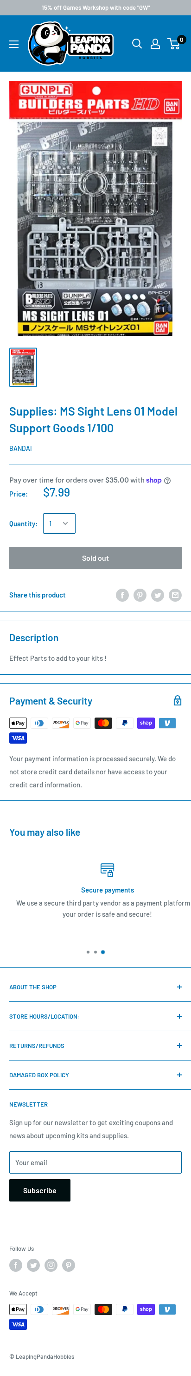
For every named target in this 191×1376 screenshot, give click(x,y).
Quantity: (23, 523)
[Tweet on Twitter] (157, 595)
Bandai (20, 448)
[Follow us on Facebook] (15, 1265)
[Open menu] (14, 44)
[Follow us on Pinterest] (68, 1265)
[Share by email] (175, 595)
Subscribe (40, 1190)
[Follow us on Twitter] (33, 1265)
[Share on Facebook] (122, 595)
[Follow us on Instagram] (51, 1265)
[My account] (155, 44)
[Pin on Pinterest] (140, 595)
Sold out (95, 557)
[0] (174, 43)
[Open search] (137, 44)
